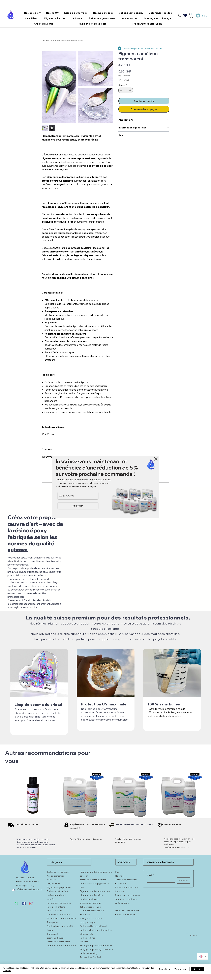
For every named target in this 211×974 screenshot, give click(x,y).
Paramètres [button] (164, 969)
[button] (156, 459)
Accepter (198, 969)
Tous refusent (181, 969)
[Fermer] (207, 969)
